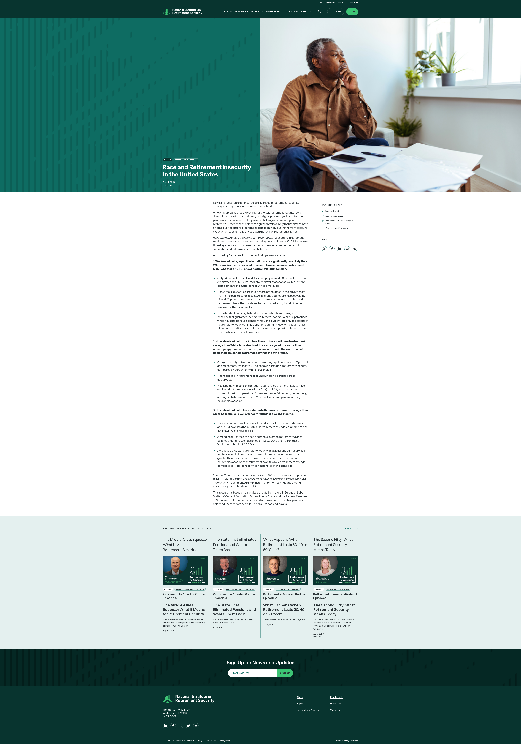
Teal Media (354, 741)
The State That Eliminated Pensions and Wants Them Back (235, 544)
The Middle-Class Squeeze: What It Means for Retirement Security (185, 544)
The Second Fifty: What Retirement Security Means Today (333, 544)
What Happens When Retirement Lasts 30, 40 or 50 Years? (285, 544)
